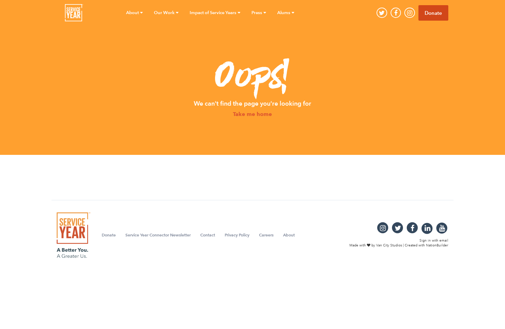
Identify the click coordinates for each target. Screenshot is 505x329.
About (289, 234)
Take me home (252, 114)
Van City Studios (389, 245)
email (443, 240)
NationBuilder (437, 245)
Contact (207, 234)
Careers (266, 234)
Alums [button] (284, 12)
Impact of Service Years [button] (213, 12)
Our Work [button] (165, 12)
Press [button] (257, 12)
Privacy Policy (237, 234)
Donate (433, 13)
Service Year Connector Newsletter (158, 234)
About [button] (133, 12)
